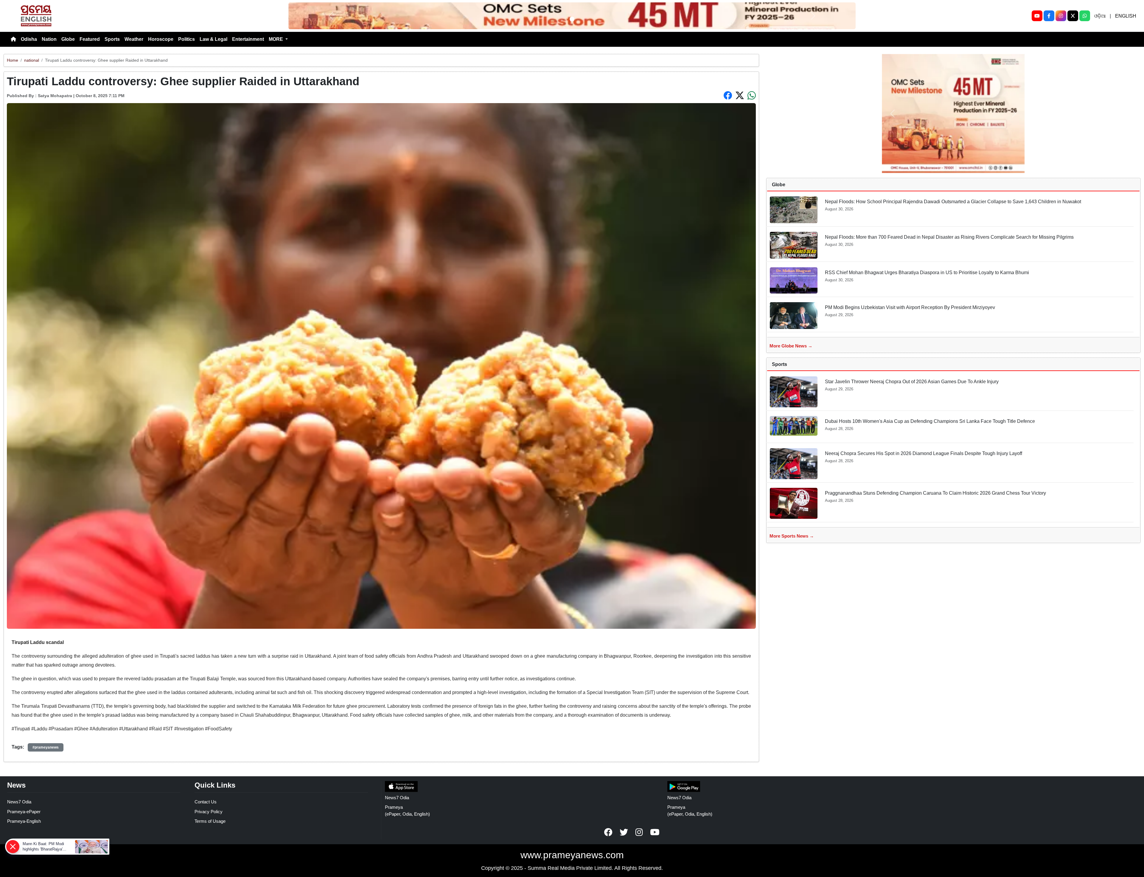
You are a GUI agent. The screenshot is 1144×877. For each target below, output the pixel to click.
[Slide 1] (572, 19)
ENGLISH (1125, 15)
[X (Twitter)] (1072, 15)
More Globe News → (791, 345)
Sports (112, 39)
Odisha (29, 39)
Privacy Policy (209, 811)
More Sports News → (792, 535)
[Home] (13, 39)
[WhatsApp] (1084, 15)
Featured (90, 39)
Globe (68, 39)
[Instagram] (1061, 15)
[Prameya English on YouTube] (654, 832)
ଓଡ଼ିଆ (1100, 15)
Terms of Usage (210, 821)
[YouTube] (1037, 15)
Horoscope (160, 39)
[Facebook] (1049, 15)
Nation (49, 39)
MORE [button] (276, 39)
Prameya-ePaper (24, 811)
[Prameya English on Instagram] (639, 832)
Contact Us (206, 801)
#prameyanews (45, 747)
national (31, 60)
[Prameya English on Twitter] (623, 832)
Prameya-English (24, 821)
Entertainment (248, 39)
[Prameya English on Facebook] (608, 832)
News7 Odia (19, 801)
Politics (186, 39)
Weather (134, 39)
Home (12, 60)
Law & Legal (213, 39)
